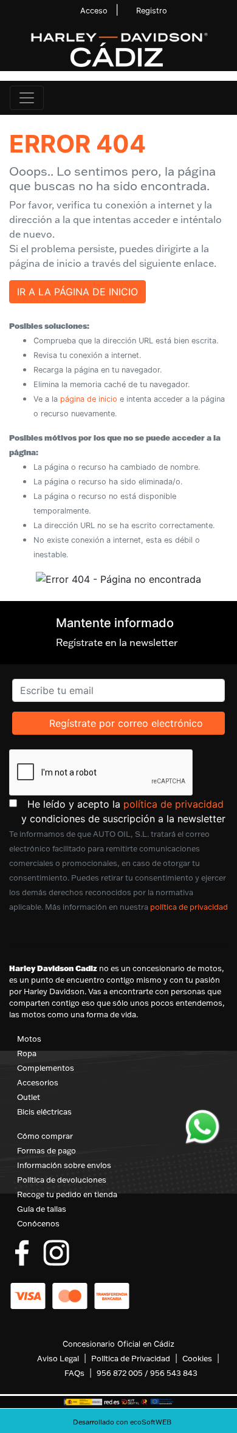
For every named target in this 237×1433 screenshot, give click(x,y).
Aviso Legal (58, 1358)
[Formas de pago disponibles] (70, 1294)
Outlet (28, 1097)
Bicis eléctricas (44, 1111)
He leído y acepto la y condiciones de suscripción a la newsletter (124, 811)
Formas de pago (46, 1150)
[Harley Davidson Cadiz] (118, 49)
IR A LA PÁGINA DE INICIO (77, 292)
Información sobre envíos (64, 1165)
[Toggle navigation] (27, 98)
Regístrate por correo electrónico (126, 722)
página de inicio (88, 399)
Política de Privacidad (130, 1358)
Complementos (45, 1068)
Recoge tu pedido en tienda (67, 1194)
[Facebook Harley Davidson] (22, 1251)
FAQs (74, 1373)
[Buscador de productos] (203, 98)
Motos (29, 1038)
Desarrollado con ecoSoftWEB (121, 1422)
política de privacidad (173, 804)
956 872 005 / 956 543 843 (147, 1373)
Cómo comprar (45, 1136)
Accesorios (37, 1082)
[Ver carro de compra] (222, 98)
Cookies (197, 1358)
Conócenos (38, 1223)
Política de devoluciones (61, 1179)
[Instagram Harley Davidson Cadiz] (56, 1251)
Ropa (26, 1053)
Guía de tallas (41, 1209)
